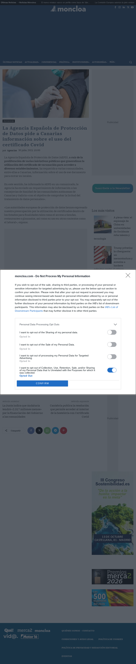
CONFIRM (42, 383)
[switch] (112, 332)
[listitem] (68, 324)
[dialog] (68, 332)
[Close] (129, 276)
